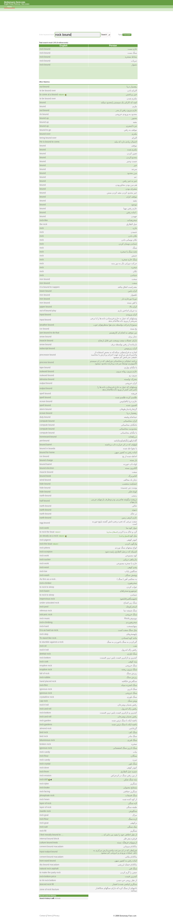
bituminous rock (47, 740)
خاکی (134, 506)
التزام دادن (132, 90)
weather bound (47, 325)
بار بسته (133, 460)
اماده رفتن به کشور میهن (125, 452)
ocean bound (46, 401)
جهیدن (134, 216)
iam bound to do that (49, 333)
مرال (134, 815)
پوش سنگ (132, 701)
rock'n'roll (44, 650)
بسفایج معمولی (130, 787)
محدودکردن (131, 157)
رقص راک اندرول (129, 650)
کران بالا (133, 307)
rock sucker (45, 559)
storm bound (45, 409)
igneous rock (46, 689)
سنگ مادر (132, 736)
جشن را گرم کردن (128, 872)
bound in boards (47, 448)
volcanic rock (46, 614)
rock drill (44, 779)
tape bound (45, 367)
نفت (135, 646)
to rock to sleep (47, 587)
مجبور (134, 118)
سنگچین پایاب (131, 571)
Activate (58, 898)
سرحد (134, 169)
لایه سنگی (132, 803)
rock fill (43, 831)
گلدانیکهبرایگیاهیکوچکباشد (125, 440)
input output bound (48, 851)
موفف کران (131, 197)
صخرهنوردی (131, 622)
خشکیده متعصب (129, 484)
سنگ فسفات (131, 795)
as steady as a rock (49, 536)
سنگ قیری (132, 740)
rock (42, 228)
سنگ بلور (133, 764)
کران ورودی (131, 314)
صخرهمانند (132, 220)
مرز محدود (132, 173)
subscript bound (47, 348)
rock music (45, 618)
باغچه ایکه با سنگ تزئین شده (124, 720)
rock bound (45, 49)
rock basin (44, 591)
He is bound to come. (50, 142)
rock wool (44, 567)
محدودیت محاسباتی (128, 429)
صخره (134, 267)
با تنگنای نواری (130, 367)
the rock (43, 224)
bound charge (46, 460)
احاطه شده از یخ (129, 456)
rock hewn (44, 799)
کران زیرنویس (130, 348)
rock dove (44, 767)
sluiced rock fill (47, 884)
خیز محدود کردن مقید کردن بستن (122, 193)
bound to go (45, 130)
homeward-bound (48, 437)
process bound (47, 362)
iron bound (45, 279)
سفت (134, 283)
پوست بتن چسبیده (129, 488)
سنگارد (134, 756)
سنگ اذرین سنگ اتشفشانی (125, 748)
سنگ (135, 248)
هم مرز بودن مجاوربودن (126, 185)
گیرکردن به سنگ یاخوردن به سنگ (122, 642)
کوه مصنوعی (131, 555)
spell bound (45, 393)
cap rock (44, 701)
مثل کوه (128, 536)
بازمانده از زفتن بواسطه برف (124, 344)
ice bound (44, 329)
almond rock (45, 728)
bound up (44, 118)
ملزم (134, 106)
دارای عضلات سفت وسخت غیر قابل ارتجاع (117, 340)
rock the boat (46, 544)
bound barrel (46, 444)
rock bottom (45, 658)
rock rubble (45, 677)
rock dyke (44, 783)
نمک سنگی (132, 827)
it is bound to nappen (50, 287)
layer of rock (45, 803)
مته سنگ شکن (130, 779)
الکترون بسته (131, 468)
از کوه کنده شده (130, 799)
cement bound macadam (51, 846)
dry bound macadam (49, 864)
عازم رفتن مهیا (130, 208)
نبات (135, 752)
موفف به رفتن (130, 130)
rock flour (44, 756)
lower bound (45, 291)
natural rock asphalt (49, 868)
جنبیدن (134, 232)
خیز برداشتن (131, 94)
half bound (45, 501)
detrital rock (45, 654)
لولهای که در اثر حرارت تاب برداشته (121, 444)
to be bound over (48, 90)
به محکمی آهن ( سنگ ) (127, 579)
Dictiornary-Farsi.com (14, 2)
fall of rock (44, 673)
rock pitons (45, 548)
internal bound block (49, 838)
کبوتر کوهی (132, 540)
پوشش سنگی (131, 575)
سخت (134, 279)
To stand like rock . (48, 638)
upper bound (46, 307)
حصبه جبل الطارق (129, 771)
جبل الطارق (131, 224)
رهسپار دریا (132, 86)
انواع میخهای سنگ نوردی (126, 548)
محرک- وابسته (130, 379)
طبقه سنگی (131, 807)
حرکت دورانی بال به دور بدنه (124, 263)
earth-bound (45, 495)
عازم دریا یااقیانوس (128, 401)
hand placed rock (48, 681)
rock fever (44, 771)
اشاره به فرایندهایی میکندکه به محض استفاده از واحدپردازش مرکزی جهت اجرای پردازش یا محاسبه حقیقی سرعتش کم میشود (114, 354)
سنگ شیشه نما (130, 610)
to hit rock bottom (48, 880)
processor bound (48, 355)
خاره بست (132, 49)
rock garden (45, 720)
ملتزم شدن (132, 98)
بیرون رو (133, 375)
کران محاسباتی (130, 421)
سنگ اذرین (132, 689)
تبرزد (134, 760)
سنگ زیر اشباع (130, 603)
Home (9, 7)
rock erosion (45, 775)
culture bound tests (49, 842)
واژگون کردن (131, 544)
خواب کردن (132, 587)
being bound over (48, 138)
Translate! (127, 35)
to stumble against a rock (51, 642)
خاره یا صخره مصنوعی (126, 563)
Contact (43, 916)
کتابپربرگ (132, 476)
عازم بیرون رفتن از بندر (126, 110)
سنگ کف (133, 732)
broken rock (45, 744)
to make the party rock (50, 872)
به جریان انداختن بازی (127, 310)
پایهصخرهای (131, 634)
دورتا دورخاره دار (129, 299)
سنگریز (133, 783)
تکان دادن (132, 236)
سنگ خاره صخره (129, 259)
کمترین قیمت (131, 876)
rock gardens (46, 724)
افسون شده (131, 405)
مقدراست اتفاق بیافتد (127, 287)
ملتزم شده (132, 149)
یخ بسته (133, 329)
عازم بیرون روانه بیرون (126, 371)
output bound (46, 383)
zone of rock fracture (49, 889)
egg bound (45, 523)
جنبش (134, 255)
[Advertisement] (88, 22)
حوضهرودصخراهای (128, 591)
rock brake (45, 787)
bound (43, 102)
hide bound (45, 484)
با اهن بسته (132, 303)
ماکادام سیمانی (130, 846)
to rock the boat (47, 532)
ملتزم (134, 134)
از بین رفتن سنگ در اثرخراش (124, 775)
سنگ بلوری (132, 697)
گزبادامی (133, 728)
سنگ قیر (133, 868)
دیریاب (134, 61)
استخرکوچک (131, 606)
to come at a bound (49, 94)
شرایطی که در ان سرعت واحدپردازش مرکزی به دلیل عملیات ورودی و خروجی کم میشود (115, 851)
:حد (135, 177)
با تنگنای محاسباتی (128, 433)
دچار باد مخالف (130, 480)
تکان (135, 271)
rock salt (44, 827)
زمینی (134, 495)
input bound (45, 314)
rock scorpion (46, 551)
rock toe (43, 571)
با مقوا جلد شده (130, 448)
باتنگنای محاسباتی (129, 425)
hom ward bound (48, 861)
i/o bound (44, 114)
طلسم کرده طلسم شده (126, 397)
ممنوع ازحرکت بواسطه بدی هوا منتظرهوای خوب (115, 325)
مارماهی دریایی (130, 559)
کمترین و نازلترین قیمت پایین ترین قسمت (118, 658)
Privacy (56, 916)
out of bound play (48, 310)
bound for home (47, 452)
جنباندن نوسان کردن (128, 244)
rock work (44, 528)
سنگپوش (133, 811)
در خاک (133, 514)
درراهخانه (132, 437)
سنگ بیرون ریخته (129, 669)
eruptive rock (46, 665)
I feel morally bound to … (51, 835)
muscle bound (46, 340)
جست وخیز (132, 161)
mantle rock (45, 811)
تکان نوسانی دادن (129, 240)
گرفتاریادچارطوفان (128, 409)
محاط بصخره (131, 57)
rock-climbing (46, 622)
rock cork (44, 661)
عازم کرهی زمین (129, 517)
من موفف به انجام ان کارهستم (123, 333)
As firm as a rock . (48, 579)
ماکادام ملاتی (131, 857)
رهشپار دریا (132, 413)
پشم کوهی (132, 567)
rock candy (45, 752)
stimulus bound (47, 379)
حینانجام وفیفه (130, 417)
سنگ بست (132, 53)
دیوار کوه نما (131, 528)
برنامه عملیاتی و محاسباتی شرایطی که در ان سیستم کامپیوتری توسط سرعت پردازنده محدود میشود (113, 362)
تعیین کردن (132, 153)
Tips (119, 35)
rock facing (45, 791)
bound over (45, 134)
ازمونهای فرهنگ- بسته (127, 842)
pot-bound (44, 440)
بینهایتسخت (132, 626)
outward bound (47, 371)
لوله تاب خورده (130, 464)
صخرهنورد (132, 583)
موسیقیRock (130, 618)
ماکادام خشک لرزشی (127, 864)
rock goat (44, 815)
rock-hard (44, 626)
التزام (134, 138)
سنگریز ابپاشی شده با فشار (124, 884)
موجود (134, 204)
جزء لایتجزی (131, 126)
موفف (134, 145)
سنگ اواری (132, 654)
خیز (135, 165)
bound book (45, 476)
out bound (44, 86)
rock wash (44, 575)
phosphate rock (47, 795)
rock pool (44, 606)
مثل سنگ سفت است (127, 630)
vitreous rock (46, 610)
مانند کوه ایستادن (129, 638)
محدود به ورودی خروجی (126, 114)
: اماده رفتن (131, 212)
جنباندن (133, 275)
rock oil (43, 646)
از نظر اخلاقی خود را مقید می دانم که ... (119, 835)
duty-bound (45, 417)
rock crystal (45, 764)
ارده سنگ (132, 819)
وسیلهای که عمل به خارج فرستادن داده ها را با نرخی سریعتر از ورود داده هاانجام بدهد (113, 319)
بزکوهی (133, 823)
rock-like (44, 220)
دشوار (134, 65)
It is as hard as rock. (49, 630)
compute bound (47, 421)
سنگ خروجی (131, 614)
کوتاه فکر (132, 491)
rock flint (44, 685)
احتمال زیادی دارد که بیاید (125, 142)
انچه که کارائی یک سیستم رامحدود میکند (119, 102)
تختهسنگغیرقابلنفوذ (128, 599)
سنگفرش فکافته (129, 681)
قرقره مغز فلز (130, 838)
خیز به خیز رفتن (130, 181)
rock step (44, 634)
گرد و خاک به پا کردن (122, 532)
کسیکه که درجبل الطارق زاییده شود (121, 551)
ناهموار (134, 295)
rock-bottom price (48, 876)
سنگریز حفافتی (130, 791)
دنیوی (134, 510)
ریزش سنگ (132, 673)
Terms (49, 916)
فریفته (134, 393)
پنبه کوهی (132, 661)
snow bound (45, 336)
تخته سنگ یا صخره (128, 252)
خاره (135, 228)
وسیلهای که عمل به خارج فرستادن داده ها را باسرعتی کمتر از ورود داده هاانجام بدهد (117, 388)
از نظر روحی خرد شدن (126, 880)
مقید (135, 122)
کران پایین (132, 291)
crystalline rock (47, 697)
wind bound (45, 480)
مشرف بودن (131, 189)
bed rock (44, 732)
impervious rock (47, 599)
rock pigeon (45, 540)
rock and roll (45, 709)
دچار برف (132, 336)
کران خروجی (131, 383)
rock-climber (45, 583)
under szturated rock (49, 603)
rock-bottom (45, 713)
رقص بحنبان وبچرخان (127, 705)
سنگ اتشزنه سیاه (129, 685)
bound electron (47, 468)
